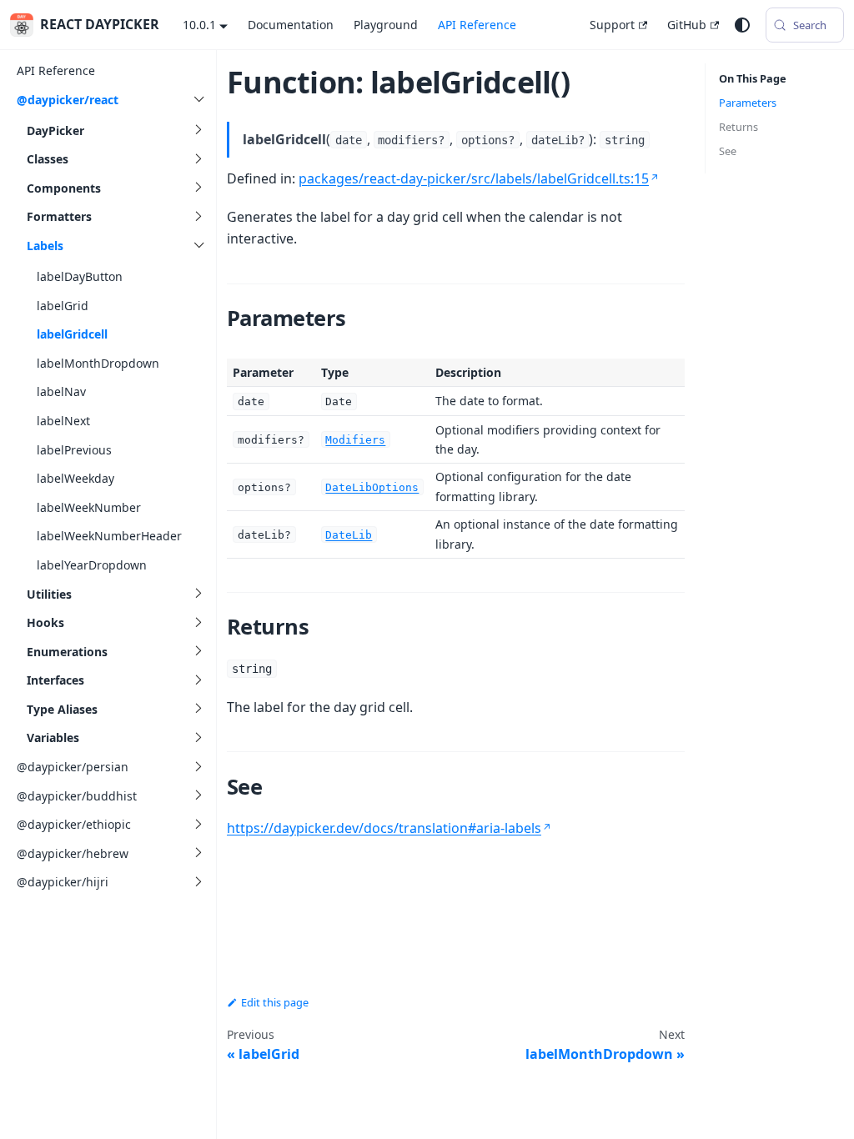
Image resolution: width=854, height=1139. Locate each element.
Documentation (291, 25)
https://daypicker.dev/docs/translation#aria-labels (384, 828)
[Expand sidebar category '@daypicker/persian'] (198, 766)
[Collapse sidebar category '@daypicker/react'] (198, 99)
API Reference (477, 25)
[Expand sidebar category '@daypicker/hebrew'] (198, 853)
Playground (386, 25)
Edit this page (275, 1002)
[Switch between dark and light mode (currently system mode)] (742, 25)
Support (612, 25)
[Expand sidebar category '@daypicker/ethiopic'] (198, 824)
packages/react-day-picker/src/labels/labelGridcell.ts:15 (474, 178)
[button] (117, 130)
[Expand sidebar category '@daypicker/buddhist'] (198, 796)
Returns (738, 126)
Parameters (747, 102)
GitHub (686, 25)
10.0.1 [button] (199, 25)
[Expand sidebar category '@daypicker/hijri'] (198, 882)
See (727, 150)
